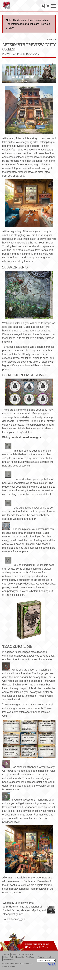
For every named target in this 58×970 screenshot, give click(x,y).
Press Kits (20, 957)
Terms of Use (27, 954)
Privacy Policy (9, 957)
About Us (6, 954)
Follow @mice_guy (14, 919)
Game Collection (36, 946)
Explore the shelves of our (37, 944)
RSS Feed (30, 957)
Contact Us (15, 954)
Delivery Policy (9, 959)
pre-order (36, 877)
